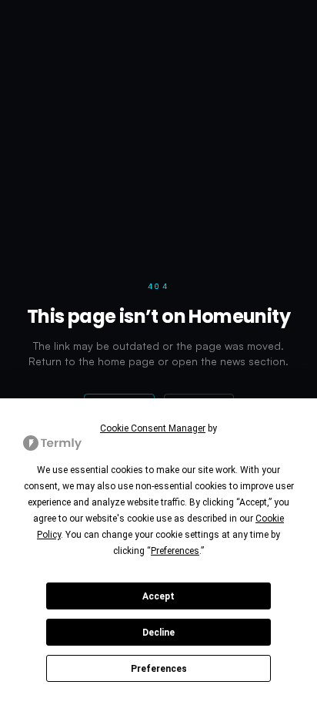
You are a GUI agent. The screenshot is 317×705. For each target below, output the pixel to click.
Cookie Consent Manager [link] (152, 428)
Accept (158, 596)
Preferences (159, 668)
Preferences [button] (175, 551)
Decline (158, 632)
